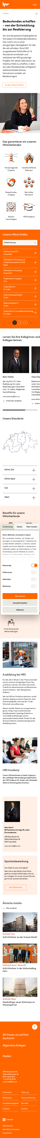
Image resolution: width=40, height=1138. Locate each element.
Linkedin (9, 1120)
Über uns (25, 1092)
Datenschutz (8, 1126)
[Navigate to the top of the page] (34, 1027)
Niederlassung (10, 243)
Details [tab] (19, 527)
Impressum (7, 1133)
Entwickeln (7, 1092)
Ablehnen (20, 610)
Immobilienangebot (11, 1103)
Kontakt (24, 1109)
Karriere (6, 13)
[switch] (34, 572)
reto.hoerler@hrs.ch (11, 397)
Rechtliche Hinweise (11, 1129)
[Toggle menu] (35, 4)
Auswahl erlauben (20, 603)
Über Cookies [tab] (32, 527)
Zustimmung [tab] (8, 527)
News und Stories (28, 1098)
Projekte (6, 1109)
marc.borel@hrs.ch (12, 846)
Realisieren (7, 1098)
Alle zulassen (20, 596)
